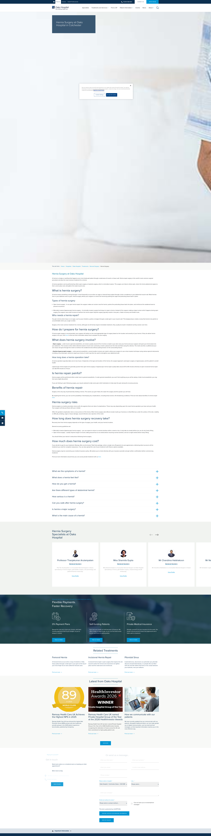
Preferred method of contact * (107, 800)
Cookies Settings (100, 94)
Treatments (85, 266)
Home (63, 266)
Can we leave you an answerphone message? (144, 803)
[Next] (157, 535)
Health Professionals (73, 1)
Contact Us (140, 1)
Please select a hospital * (105, 781)
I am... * (133, 781)
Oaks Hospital (77, 266)
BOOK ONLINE (152, 1)
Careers (64, 1)
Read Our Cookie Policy (99, 90)
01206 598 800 (127, 2)
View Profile (75, 576)
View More (105, 743)
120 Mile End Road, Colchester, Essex (65, 776)
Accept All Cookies (111, 94)
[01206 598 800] (2, 412)
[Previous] (151, 535)
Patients (58, 1)
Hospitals (68, 266)
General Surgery (94, 266)
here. (53, 397)
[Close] (130, 85)
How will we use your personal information (114, 813)
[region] (106, 91)
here (67, 335)
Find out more (59, 640)
